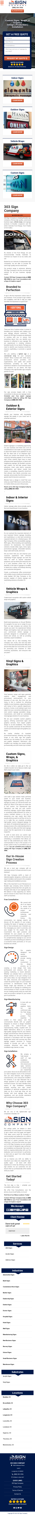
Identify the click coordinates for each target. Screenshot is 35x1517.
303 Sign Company (17, 1483)
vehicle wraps (18, 222)
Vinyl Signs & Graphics (15, 662)
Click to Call (18, 11)
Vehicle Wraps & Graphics (17, 590)
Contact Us (17, 1494)
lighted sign (23, 354)
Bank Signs (6, 1281)
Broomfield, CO (8, 1403)
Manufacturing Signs (9, 1334)
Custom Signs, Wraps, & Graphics (15, 757)
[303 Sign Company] (17, 1457)
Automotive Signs (8, 1275)
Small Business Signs (10, 1358)
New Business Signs (9, 1340)
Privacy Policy (17, 1487)
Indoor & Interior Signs (17, 499)
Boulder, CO (7, 1397)
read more (12, 1231)
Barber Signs (7, 1293)
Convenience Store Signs (11, 1287)
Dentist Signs (7, 1304)
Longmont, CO (7, 1415)
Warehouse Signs (8, 1364)
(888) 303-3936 (17, 8)
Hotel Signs (6, 1322)
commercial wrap (10, 356)
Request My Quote (16, 58)
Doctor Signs (7, 1310)
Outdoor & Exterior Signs (15, 407)
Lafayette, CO (7, 1409)
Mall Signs (6, 1328)
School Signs (7, 1352)
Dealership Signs (8, 1298)
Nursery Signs (7, 1346)
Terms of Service (17, 1490)
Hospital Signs (7, 1316)
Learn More (17, 100)
